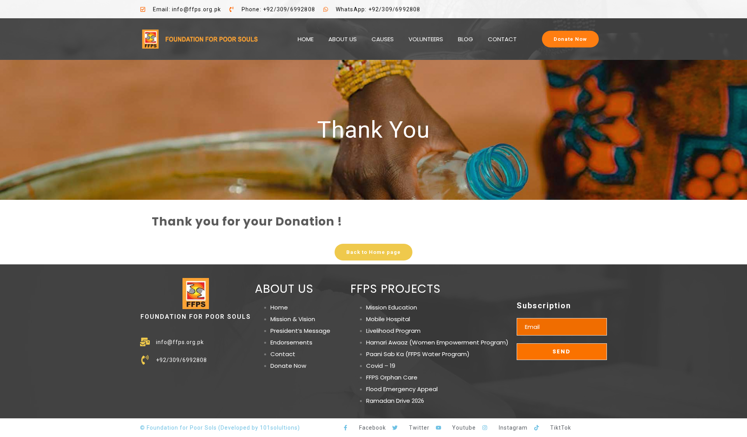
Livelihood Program (393, 331)
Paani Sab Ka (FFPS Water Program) (418, 354)
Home (279, 307)
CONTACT (502, 39)
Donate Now (288, 366)
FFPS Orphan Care (391, 377)
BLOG (465, 39)
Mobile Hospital (388, 319)
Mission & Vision (292, 319)
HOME (306, 39)
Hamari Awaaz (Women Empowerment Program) (437, 342)
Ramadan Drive (388, 401)
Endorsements (291, 342)
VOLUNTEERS (426, 39)
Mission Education (391, 307)
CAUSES (383, 39)
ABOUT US (342, 39)
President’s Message (300, 331)
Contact (282, 354)
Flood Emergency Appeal (402, 389)
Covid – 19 (380, 366)
